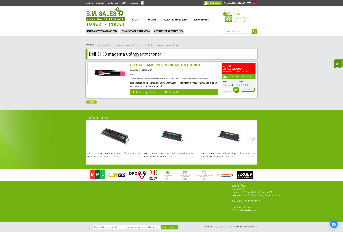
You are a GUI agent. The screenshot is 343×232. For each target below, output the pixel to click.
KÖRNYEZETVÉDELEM (175, 19)
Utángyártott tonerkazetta (101, 31)
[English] (255, 3)
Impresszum (133, 3)
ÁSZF (124, 3)
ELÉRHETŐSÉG (201, 19)
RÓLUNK (135, 19)
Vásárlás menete (112, 3)
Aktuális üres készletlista (168, 31)
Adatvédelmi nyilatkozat (95, 3)
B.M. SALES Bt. (228, 226)
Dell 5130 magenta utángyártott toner (163, 45)
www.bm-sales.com (246, 210)
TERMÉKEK (152, 19)
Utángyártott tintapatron (135, 31)
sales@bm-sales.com (249, 207)
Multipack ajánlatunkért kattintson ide (155, 92)
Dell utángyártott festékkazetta (133, 45)
